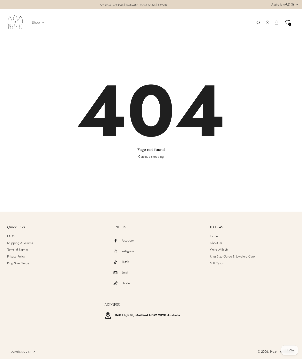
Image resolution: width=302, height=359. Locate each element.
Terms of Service (18, 250)
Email (125, 272)
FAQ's (11, 236)
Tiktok (125, 262)
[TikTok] (117, 262)
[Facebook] (117, 240)
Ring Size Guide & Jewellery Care (232, 256)
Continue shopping (151, 156)
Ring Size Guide (18, 263)
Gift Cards (217, 263)
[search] (258, 22)
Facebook (128, 240)
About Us (216, 243)
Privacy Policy (16, 256)
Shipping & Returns (20, 243)
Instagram (128, 251)
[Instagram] (117, 251)
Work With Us (219, 250)
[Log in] (267, 22)
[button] (287, 22)
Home (214, 236)
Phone (126, 283)
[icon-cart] (276, 22)
